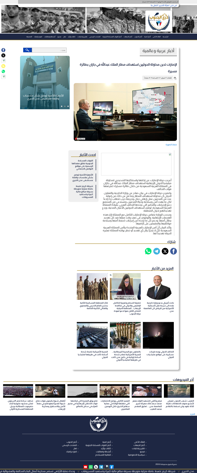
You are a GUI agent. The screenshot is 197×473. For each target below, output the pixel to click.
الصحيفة (29, 37)
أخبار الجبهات (128, 37)
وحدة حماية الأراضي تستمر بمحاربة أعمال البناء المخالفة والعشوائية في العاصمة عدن (51, 471)
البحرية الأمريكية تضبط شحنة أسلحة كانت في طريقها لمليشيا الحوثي (93, 354)
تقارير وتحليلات (82, 37)
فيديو (59, 37)
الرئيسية (165, 37)
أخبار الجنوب (138, 37)
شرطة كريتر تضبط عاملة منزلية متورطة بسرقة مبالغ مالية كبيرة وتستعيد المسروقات (83, 191)
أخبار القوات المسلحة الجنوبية (112, 37)
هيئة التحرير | (163, 5)
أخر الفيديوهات (183, 379)
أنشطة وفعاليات (49, 37)
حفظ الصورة (171, 144)
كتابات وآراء (71, 37)
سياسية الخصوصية (136, 455)
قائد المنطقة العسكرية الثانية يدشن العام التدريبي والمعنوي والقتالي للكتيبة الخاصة (94, 305)
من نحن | (173, 5)
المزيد (192, 414)
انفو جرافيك (38, 37)
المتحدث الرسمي (94, 37)
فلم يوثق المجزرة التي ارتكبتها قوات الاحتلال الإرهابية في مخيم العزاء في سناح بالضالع (82, 403)
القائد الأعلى (157, 37)
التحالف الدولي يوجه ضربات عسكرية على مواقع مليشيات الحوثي (160, 354)
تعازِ (64, 37)
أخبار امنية (147, 37)
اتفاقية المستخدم (103, 455)
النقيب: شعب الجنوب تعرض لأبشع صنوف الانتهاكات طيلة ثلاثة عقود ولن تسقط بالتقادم (180, 403)
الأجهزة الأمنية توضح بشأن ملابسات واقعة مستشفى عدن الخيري (82, 177)
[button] (68, 106)
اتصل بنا (154, 5)
